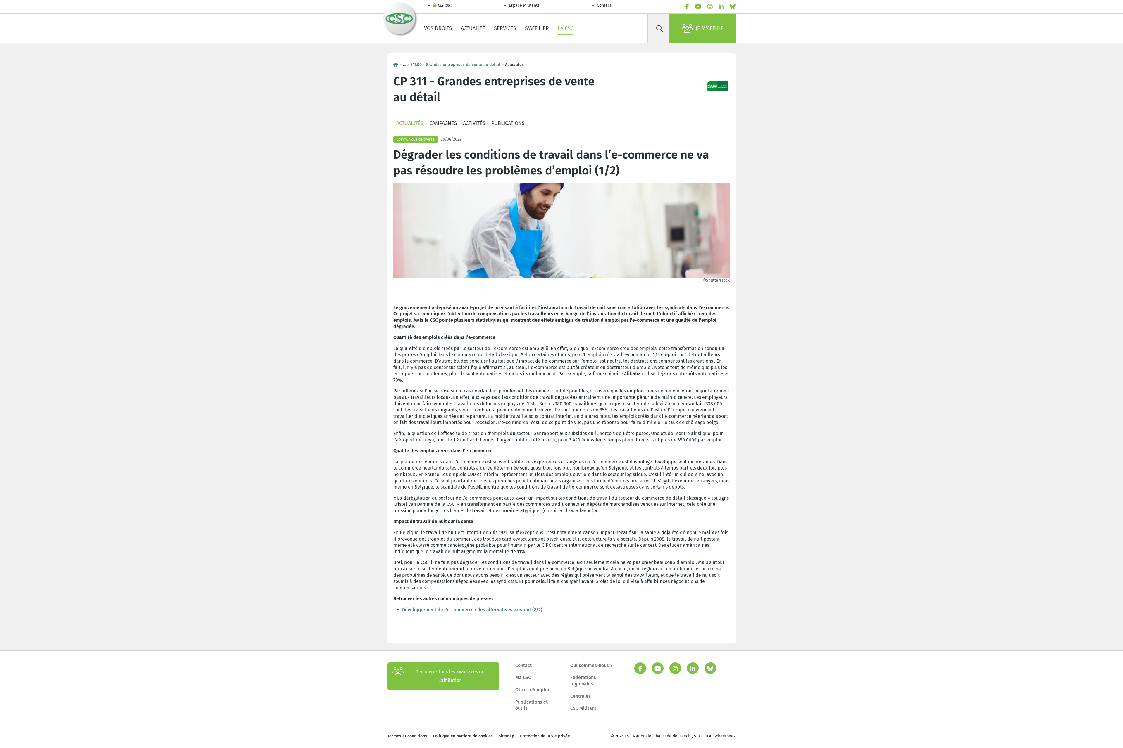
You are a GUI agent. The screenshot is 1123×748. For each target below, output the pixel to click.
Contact (604, 5)
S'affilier (537, 28)
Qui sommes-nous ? (591, 665)
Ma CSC (445, 5)
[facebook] (687, 6)
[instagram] (710, 6)
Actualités (409, 123)
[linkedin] (721, 6)
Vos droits (438, 28)
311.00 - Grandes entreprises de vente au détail (455, 64)
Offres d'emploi (532, 689)
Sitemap (506, 736)
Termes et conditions (407, 736)
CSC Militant (583, 708)
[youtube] (698, 6)
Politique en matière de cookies (463, 736)
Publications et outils (531, 705)
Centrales (580, 696)
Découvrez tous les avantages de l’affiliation (450, 676)
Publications (508, 123)
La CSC (565, 28)
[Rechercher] (659, 28)
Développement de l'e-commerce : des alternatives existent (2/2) (472, 609)
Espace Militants (524, 5)
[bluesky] (732, 6)
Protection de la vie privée (545, 736)
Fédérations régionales (583, 681)
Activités (474, 123)
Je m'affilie (710, 28)
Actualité (473, 28)
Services (505, 28)
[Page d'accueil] (395, 64)
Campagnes (443, 123)
